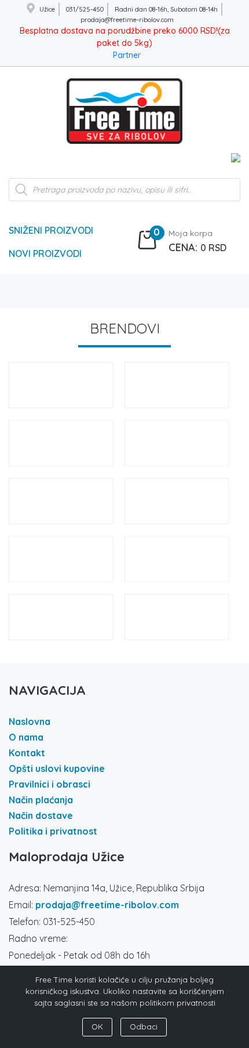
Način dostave (41, 815)
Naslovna (29, 721)
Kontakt (27, 753)
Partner (127, 55)
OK (97, 1026)
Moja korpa (191, 233)
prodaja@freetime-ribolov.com (107, 905)
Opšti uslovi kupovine (57, 768)
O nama (26, 737)
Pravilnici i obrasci (49, 784)
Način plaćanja (41, 800)
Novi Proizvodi (45, 253)
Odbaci (144, 1026)
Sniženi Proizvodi (51, 230)
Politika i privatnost (53, 831)
